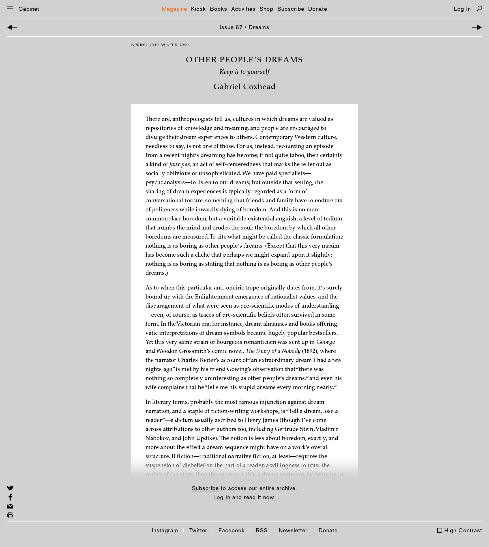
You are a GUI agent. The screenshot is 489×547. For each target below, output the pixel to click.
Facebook (231, 530)
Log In (462, 8)
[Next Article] (477, 27)
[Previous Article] (12, 27)
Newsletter (293, 530)
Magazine (174, 8)
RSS (262, 530)
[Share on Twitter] (10, 488)
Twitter (198, 530)
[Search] (479, 9)
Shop (266, 8)
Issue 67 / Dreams (244, 27)
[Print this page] (10, 515)
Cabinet (28, 9)
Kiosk (198, 8)
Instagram (165, 530)
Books (218, 8)
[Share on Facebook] (10, 497)
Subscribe (290, 8)
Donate (317, 8)
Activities (243, 8)
